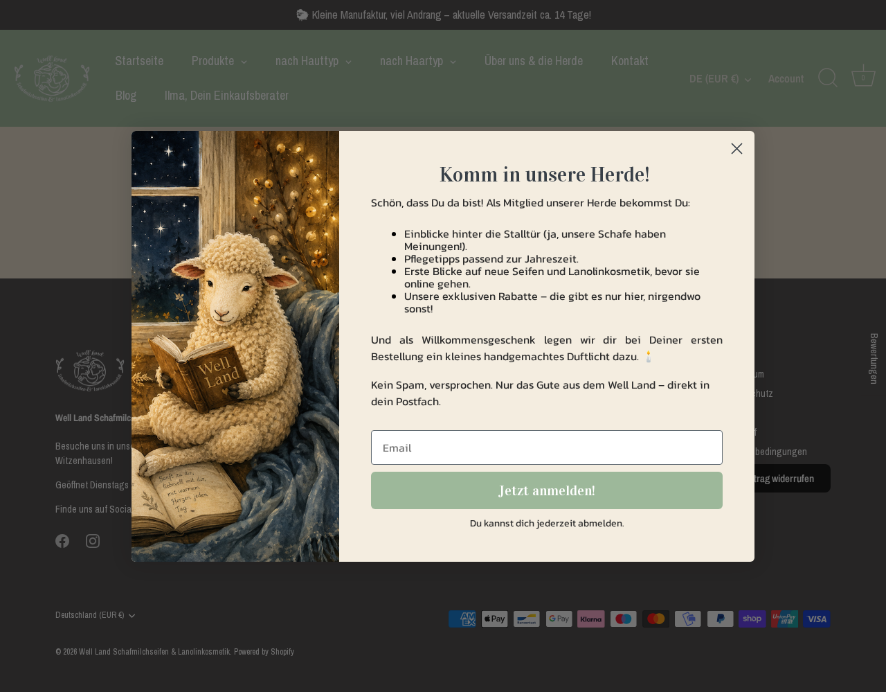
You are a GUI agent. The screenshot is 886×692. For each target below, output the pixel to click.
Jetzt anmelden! (546, 490)
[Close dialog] (737, 148)
